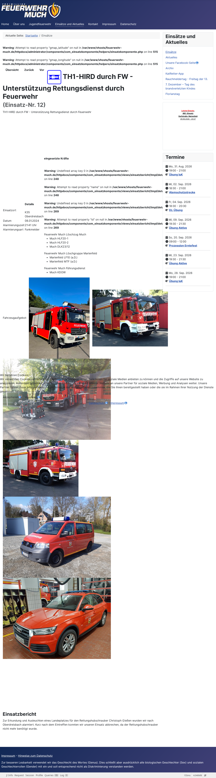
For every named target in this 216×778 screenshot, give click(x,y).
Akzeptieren (10, 397)
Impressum (117, 403)
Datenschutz (97, 403)
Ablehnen (31, 397)
